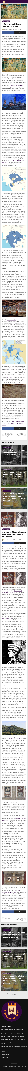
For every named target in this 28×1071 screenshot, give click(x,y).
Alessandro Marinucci (8, 29)
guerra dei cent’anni (7, 618)
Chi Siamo (4, 1051)
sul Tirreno (9, 377)
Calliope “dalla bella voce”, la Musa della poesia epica (14, 1046)
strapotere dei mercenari (14, 738)
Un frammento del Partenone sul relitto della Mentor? (13, 1039)
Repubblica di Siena (11, 319)
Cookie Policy (5, 1057)
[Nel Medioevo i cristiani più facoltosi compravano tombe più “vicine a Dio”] (14, 476)
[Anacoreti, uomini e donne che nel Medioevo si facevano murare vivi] (14, 454)
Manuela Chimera (8, 462)
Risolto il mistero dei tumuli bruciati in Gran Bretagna (13, 1033)
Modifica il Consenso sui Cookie (9, 1060)
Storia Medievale (6, 21)
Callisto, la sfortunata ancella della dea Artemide (12, 1036)
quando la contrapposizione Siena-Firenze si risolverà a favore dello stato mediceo (13, 423)
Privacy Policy (5, 1054)
